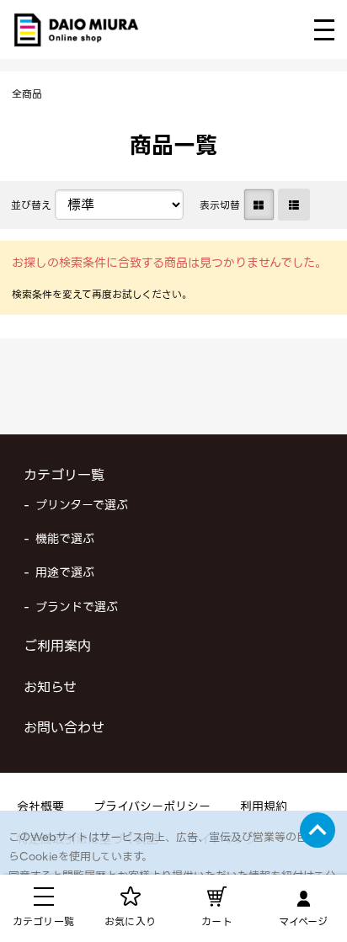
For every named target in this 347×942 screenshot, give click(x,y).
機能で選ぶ (64, 539)
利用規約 (263, 806)
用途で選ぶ (64, 572)
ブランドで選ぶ (76, 607)
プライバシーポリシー (152, 806)
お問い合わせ (64, 727)
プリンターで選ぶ (81, 505)
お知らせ (50, 687)
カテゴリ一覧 (64, 475)
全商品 (27, 94)
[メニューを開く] (324, 30)
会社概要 (40, 806)
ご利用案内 (57, 646)
